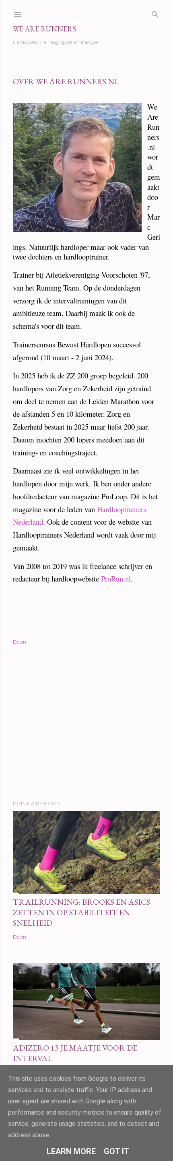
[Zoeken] (155, 13)
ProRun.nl (116, 578)
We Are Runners (44, 28)
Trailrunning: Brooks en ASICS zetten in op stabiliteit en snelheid (81, 912)
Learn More (71, 1151)
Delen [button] (19, 642)
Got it (117, 1151)
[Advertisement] (86, 723)
